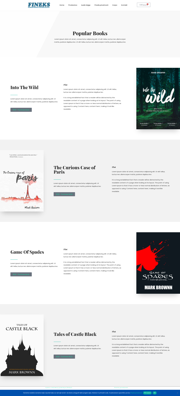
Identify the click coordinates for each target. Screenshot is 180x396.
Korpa (114, 5)
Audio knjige (85, 5)
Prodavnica (72, 5)
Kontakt (124, 5)
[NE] (177, 393)
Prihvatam (147, 393)
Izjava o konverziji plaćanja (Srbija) (58, 387)
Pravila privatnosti (101, 5)
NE (155, 393)
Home (62, 5)
